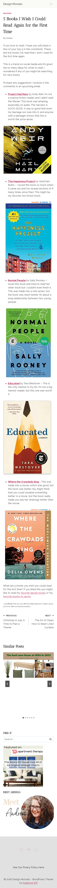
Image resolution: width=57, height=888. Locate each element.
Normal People (17, 280)
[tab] (23, 717)
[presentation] (28, 665)
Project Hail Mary (18, 94)
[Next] (49, 684)
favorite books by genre (17, 596)
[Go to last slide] (7, 684)
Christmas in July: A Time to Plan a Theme (14, 621)
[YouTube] (28, 849)
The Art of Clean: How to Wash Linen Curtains (43, 621)
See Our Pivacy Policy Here (28, 867)
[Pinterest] (21, 849)
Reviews (7, 13)
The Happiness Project (21, 181)
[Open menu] (51, 4)
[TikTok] (35, 849)
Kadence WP (30, 882)
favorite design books (33, 592)
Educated (14, 383)
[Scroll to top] (50, 884)
